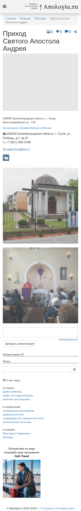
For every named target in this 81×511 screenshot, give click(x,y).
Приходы (40, 18)
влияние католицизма (16, 399)
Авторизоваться (68, 339)
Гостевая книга (65, 508)
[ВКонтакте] (6, 157)
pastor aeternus (12, 391)
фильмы (8, 437)
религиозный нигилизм (17, 422)
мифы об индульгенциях (18, 395)
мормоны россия (13, 414)
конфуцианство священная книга (23, 418)
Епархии (25, 18)
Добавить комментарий (19, 343)
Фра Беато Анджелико (16, 433)
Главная (11, 18)
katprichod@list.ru (18, 149)
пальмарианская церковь (18, 410)
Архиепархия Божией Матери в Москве (27, 128)
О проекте (47, 508)
